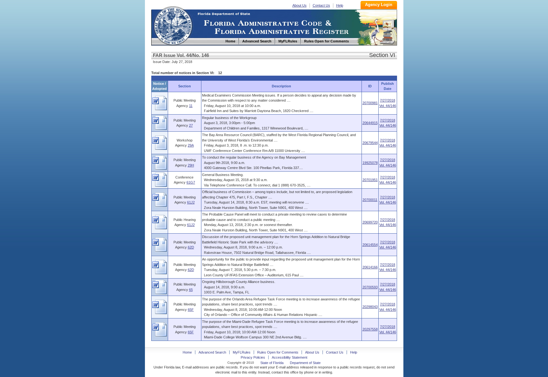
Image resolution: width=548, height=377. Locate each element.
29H (191, 165)
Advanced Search (212, 352)
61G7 (190, 182)
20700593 (370, 287)
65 (191, 290)
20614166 (370, 267)
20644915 (370, 123)
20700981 (370, 103)
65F (191, 309)
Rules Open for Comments (277, 352)
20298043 (370, 307)
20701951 (370, 180)
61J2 (191, 202)
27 (191, 125)
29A (191, 145)
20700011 (369, 200)
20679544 (370, 143)
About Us (299, 5)
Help (339, 5)
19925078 (370, 163)
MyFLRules (242, 352)
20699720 (370, 222)
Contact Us (321, 5)
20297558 (370, 329)
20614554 (370, 245)
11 (190, 106)
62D (191, 247)
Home (172, 25)
